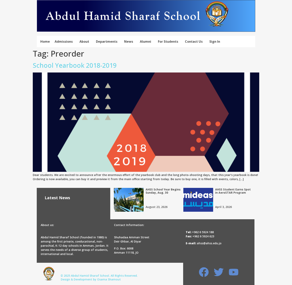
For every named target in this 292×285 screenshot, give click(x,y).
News (128, 41)
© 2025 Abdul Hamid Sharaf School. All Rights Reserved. (99, 275)
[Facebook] (204, 272)
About (84, 41)
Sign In (214, 41)
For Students (168, 41)
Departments (106, 41)
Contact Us (194, 41)
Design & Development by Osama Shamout (91, 279)
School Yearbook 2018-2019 (75, 65)
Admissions (64, 41)
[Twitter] (219, 272)
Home (45, 41)
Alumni (145, 41)
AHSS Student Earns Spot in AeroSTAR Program (233, 190)
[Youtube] (234, 272)
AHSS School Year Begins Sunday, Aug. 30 (163, 190)
